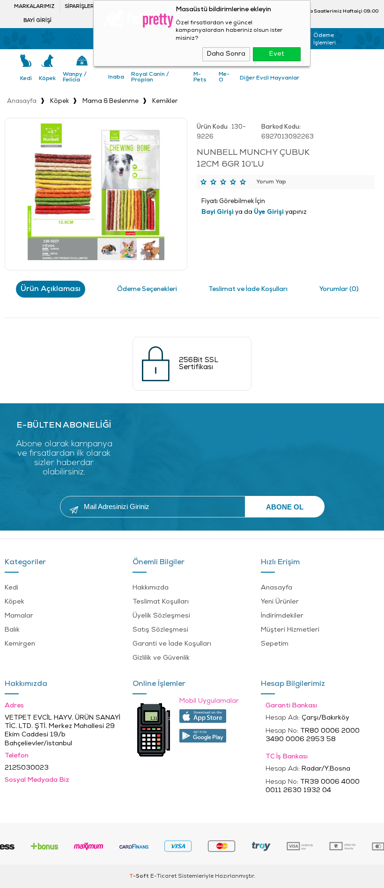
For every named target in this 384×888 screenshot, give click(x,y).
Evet (276, 54)
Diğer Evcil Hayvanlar (269, 78)
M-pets (200, 77)
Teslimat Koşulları (161, 601)
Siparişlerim (82, 6)
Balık (12, 629)
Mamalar (19, 615)
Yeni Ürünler (280, 601)
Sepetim (274, 644)
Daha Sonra (226, 54)
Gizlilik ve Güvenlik (161, 658)
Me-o (224, 77)
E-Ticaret (163, 876)
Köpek (47, 78)
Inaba (116, 77)
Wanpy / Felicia (75, 77)
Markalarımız (34, 6)
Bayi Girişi (37, 20)
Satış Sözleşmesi (160, 629)
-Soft (139, 876)
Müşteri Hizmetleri (290, 629)
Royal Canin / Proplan (150, 77)
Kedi (26, 78)
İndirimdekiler (282, 615)
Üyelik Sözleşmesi (161, 615)
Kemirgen (20, 644)
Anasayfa (276, 587)
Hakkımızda (151, 587)
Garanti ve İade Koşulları (172, 644)
